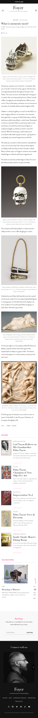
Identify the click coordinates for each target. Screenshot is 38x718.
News (3, 586)
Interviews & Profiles (19, 441)
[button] (2, 10)
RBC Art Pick (16, 492)
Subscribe (30, 633)
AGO (22, 2)
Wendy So (5, 33)
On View (15, 467)
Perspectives (31, 698)
